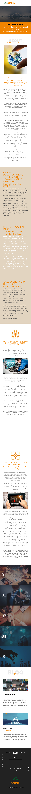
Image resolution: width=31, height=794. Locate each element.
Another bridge (8, 728)
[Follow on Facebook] (2, 8)
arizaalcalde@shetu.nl (15, 770)
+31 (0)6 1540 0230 (15, 768)
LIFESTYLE (6, 697)
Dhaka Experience (9, 694)
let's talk (13, 757)
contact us (2, 760)
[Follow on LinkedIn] (5, 8)
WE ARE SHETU (7, 731)
